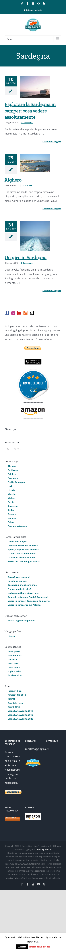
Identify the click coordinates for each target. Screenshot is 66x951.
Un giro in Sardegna (26, 257)
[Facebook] (7, 313)
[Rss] (25, 313)
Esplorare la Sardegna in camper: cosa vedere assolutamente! (30, 110)
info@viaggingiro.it (33, 10)
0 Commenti (27, 122)
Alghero (13, 180)
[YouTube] (19, 313)
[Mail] (32, 313)
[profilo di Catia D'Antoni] (33, 371)
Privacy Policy (44, 849)
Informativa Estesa (39, 946)
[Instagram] (13, 313)
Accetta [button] (22, 946)
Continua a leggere (52, 141)
